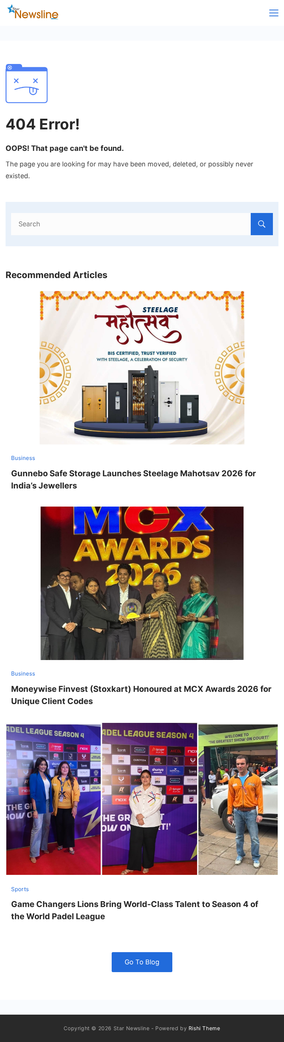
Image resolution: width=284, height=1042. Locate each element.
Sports (20, 889)
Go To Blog (142, 962)
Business (23, 457)
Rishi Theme (204, 1028)
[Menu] (273, 12)
